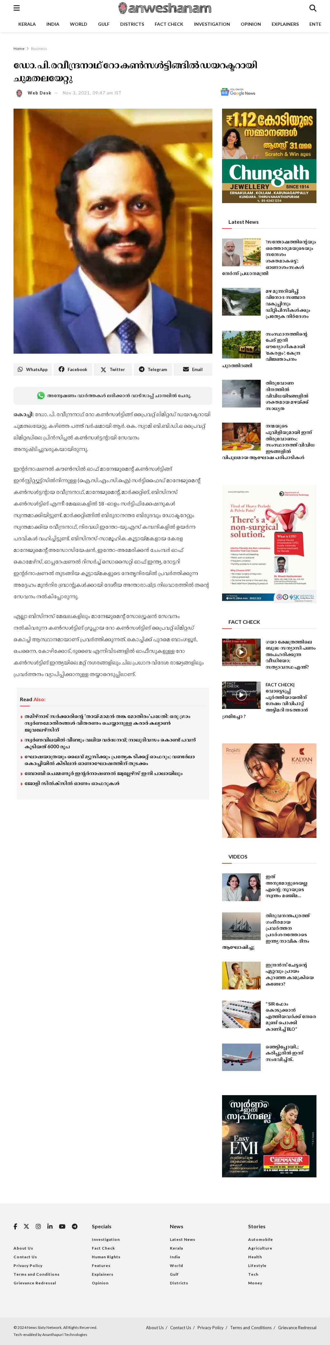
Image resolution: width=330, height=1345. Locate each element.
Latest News (182, 1239)
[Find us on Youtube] (62, 1227)
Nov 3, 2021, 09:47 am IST (92, 92)
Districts (132, 24)
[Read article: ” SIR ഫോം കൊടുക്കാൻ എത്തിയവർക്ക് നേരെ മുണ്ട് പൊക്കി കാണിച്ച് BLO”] (241, 1014)
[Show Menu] (17, 8)
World (78, 24)
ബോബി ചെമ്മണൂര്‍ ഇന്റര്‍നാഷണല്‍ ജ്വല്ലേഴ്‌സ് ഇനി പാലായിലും (103, 773)
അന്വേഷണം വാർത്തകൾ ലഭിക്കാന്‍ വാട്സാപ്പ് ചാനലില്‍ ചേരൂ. (119, 395)
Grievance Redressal (35, 1283)
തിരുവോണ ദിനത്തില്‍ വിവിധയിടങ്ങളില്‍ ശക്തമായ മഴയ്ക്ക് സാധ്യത (287, 395)
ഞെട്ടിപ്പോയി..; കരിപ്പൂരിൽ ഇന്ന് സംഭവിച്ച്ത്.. (284, 1053)
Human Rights (106, 1256)
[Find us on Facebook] (15, 1227)
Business (39, 48)
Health (255, 1256)
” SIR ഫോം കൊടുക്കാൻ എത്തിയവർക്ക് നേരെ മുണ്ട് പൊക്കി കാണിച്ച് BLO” (291, 1016)
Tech (253, 1274)
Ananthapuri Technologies (64, 1334)
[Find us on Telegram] (74, 1227)
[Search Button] (312, 8)
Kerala (27, 24)
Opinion (251, 24)
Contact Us (25, 1256)
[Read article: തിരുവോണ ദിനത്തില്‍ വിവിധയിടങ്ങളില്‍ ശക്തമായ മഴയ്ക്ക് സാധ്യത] (241, 393)
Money (255, 1283)
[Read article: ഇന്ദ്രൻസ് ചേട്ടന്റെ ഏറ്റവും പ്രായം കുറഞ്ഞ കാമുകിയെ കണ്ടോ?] (241, 975)
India (52, 24)
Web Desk (39, 92)
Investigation (212, 24)
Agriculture (260, 1248)
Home (19, 48)
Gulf (104, 24)
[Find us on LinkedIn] (50, 1227)
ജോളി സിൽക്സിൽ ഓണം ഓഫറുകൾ (72, 783)
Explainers (285, 24)
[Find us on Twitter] (26, 1227)
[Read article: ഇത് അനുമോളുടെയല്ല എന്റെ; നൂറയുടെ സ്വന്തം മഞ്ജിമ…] (241, 887)
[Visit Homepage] (164, 8)
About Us (23, 1248)
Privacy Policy (28, 1265)
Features (101, 1265)
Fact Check (169, 24)
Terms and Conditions (37, 1274)
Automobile (260, 1239)
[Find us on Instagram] (38, 1227)
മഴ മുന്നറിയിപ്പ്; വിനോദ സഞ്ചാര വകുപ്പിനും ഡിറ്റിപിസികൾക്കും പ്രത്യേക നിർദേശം (288, 303)
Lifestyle (257, 1265)
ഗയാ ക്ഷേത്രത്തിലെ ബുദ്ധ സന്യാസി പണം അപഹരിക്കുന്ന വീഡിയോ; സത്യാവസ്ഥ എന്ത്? (291, 654)
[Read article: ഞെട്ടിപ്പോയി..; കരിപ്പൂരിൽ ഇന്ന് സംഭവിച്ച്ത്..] (241, 1057)
